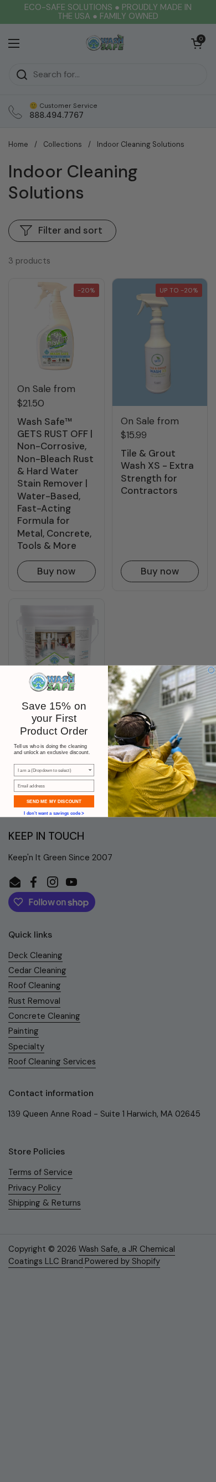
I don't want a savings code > (54, 812)
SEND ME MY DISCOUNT (54, 801)
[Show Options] (90, 770)
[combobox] (53, 770)
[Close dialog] (211, 670)
